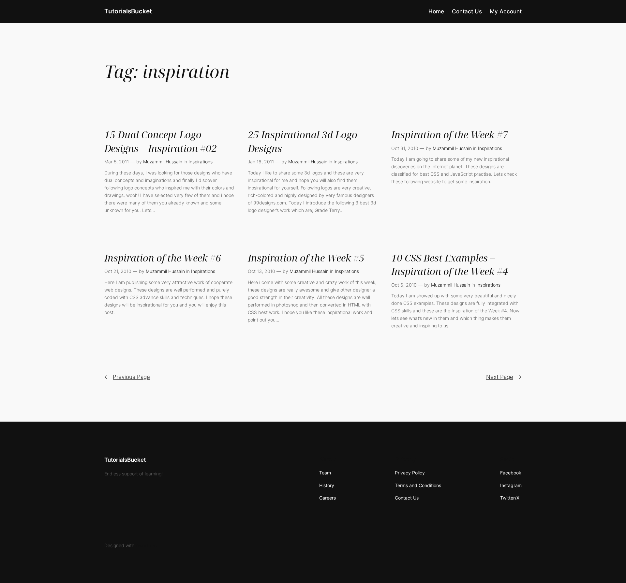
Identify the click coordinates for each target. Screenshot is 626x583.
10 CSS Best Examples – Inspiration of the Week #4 (449, 264)
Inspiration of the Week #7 (449, 134)
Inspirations (200, 161)
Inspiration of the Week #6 (162, 257)
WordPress (147, 545)
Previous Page (127, 377)
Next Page (504, 377)
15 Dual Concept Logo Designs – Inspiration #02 (160, 141)
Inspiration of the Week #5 (306, 257)
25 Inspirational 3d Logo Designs (302, 141)
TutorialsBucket (128, 11)
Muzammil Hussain (162, 161)
